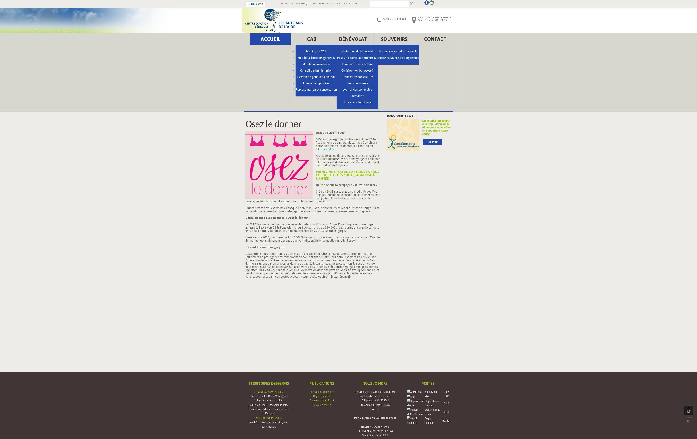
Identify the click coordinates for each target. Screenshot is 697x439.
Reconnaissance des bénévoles (399, 51)
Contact (435, 39)
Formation (357, 95)
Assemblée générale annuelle (316, 76)
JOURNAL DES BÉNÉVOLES (320, 3)
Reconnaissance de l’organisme (398, 57)
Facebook (426, 2)
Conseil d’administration (316, 70)
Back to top (689, 419)
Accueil (270, 39)
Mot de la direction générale (316, 57)
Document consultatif (322, 400)
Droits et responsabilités (357, 76)
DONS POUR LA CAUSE (346, 3)
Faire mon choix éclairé (357, 64)
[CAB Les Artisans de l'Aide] (273, 20)
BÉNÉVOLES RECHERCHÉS (293, 3)
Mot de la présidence (316, 64)
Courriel (375, 409)
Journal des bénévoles (321, 391)
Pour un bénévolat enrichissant (357, 57)
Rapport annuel (322, 396)
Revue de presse (322, 404)
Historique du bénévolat (357, 51)
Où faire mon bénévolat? (357, 70)
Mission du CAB (316, 51)
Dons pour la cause (401, 116)
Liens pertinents (357, 83)
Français (258, 4)
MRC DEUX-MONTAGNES (268, 391)
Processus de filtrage (357, 102)
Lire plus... (329, 149)
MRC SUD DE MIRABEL (269, 417)
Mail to (431, 2)
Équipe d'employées (316, 83)
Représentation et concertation (316, 89)
